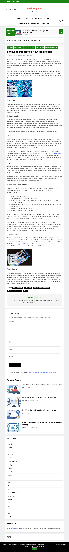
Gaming (10, 465)
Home (19, 18)
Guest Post (45, 23)
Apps (25, 291)
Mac (9, 485)
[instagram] (8, 10)
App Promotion (17, 287)
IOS (37, 47)
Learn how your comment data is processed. (43, 372)
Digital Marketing (29, 47)
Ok (34, 549)
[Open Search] (60, 21)
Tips (9, 506)
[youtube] (15, 10)
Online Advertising (51, 47)
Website (11, 356)
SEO (9, 503)
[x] (10, 10)
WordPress (11, 517)
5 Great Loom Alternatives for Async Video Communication (36, 31)
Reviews (10, 499)
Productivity (37, 18)
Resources (35, 23)
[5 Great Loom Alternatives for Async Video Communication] (18, 33)
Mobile (42, 47)
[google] (13, 10)
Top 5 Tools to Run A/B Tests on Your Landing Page (39, 397)
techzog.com (15, 528)
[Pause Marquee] (61, 31)
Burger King (57, 153)
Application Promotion (14, 291)
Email (11, 349)
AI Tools (27, 18)
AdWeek (25, 244)
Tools (9, 510)
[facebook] (6, 10)
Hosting (10, 475)
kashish (10, 55)
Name (11, 342)
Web (9, 513)
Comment (12, 321)
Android (10, 47)
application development (41, 287)
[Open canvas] (6, 21)
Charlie (25, 388)
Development (24, 23)
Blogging (10, 454)
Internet (10, 479)
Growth (47, 18)
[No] (67, 547)
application (28, 287)
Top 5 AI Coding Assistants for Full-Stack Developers (39, 410)
